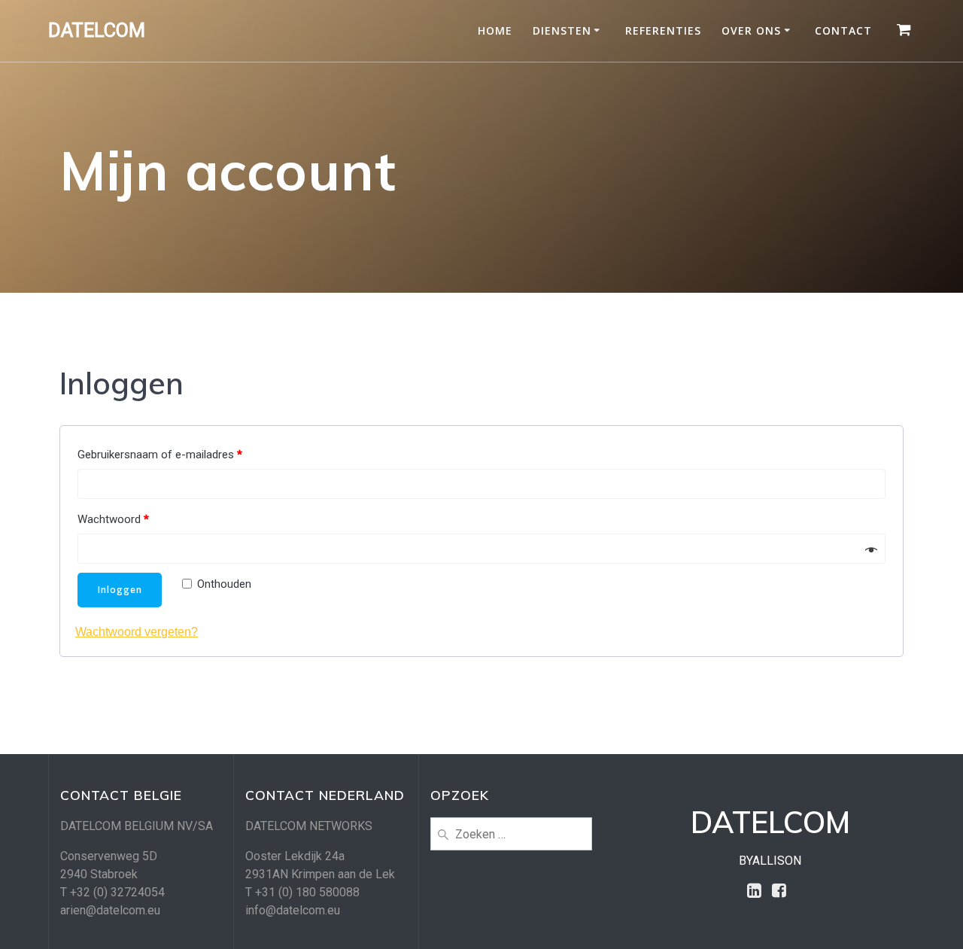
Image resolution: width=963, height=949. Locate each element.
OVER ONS (751, 30)
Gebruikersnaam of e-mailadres (159, 454)
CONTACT (843, 30)
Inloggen (120, 589)
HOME (495, 30)
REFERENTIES (663, 30)
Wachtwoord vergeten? (136, 631)
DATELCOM (96, 31)
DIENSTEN (562, 30)
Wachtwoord (113, 519)
